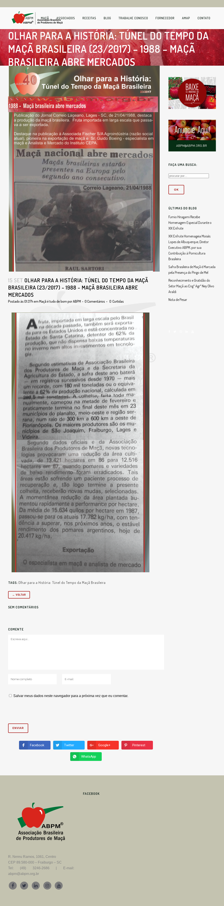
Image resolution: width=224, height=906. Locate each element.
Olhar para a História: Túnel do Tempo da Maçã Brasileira (62, 582)
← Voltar (19, 594)
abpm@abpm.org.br (23, 874)
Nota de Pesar (177, 299)
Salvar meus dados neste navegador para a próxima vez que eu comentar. (70, 696)
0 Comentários (95, 301)
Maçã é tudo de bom (53, 301)
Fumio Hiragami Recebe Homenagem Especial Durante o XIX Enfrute (190, 222)
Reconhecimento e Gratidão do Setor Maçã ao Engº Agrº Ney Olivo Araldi (191, 286)
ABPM (77, 301)
